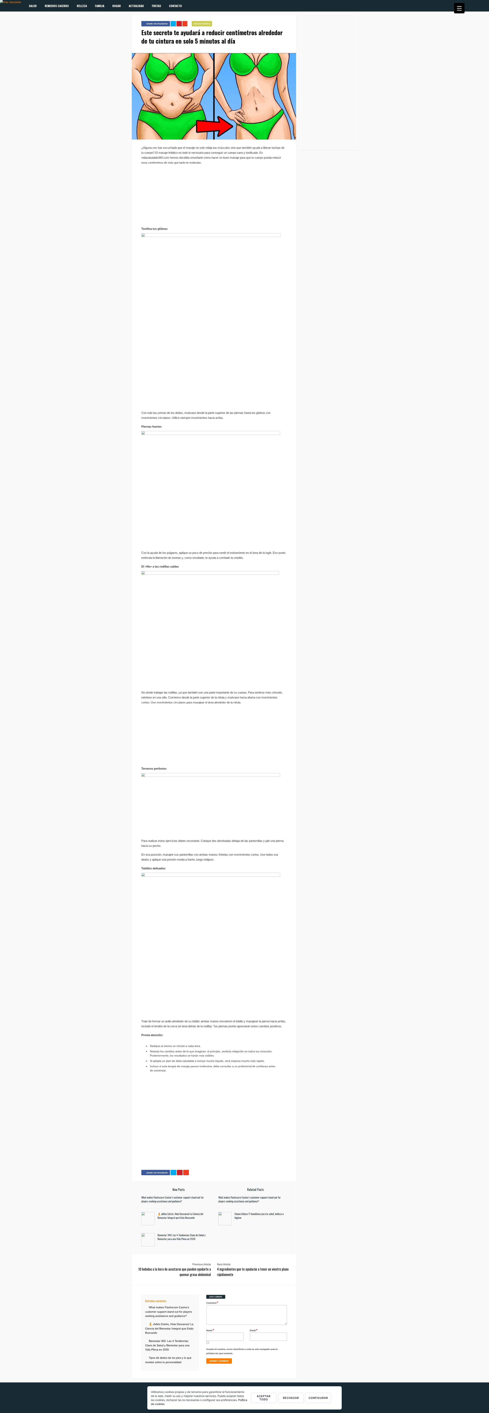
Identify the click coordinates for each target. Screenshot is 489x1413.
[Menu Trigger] (459, 8)
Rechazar (291, 1397)
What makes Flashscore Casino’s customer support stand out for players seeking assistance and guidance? (172, 1199)
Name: (210, 1330)
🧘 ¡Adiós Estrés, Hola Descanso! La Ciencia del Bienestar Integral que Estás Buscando (180, 1216)
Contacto (175, 6)
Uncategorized (202, 24)
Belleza (82, 6)
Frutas (156, 6)
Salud (33, 6)
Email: (253, 1330)
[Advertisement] (214, 196)
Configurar (318, 1397)
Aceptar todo (263, 1397)
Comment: (212, 1302)
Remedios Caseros (57, 6)
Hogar (116, 6)
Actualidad (136, 6)
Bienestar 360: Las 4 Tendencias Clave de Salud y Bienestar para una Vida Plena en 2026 (181, 1237)
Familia (99, 6)
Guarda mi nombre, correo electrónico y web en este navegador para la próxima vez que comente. (242, 1351)
